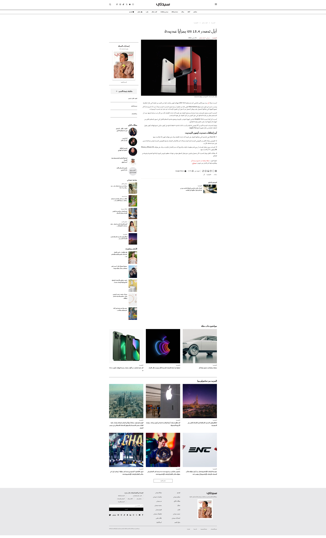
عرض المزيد (163, 481)
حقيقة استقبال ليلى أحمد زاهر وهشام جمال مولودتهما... (119, 267)
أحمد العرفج (124, 162)
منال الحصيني (124, 170)
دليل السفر (177, 522)
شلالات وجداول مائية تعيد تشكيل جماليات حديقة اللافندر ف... (119, 200)
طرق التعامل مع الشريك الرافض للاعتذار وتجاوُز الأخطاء (119, 212)
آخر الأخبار (159, 522)
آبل (204, 174)
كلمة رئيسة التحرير (125, 91)
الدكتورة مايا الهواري (122, 150)
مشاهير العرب (124, 222)
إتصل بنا (188, 529)
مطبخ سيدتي (176, 497)
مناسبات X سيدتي (157, 497)
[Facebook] (117, 4)
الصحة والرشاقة (121, 496)
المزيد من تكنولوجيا (207, 381)
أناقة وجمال (130, 499)
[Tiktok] (123, 4)
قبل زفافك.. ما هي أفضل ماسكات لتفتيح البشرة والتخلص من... (119, 254)
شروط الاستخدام (214, 529)
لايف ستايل (154, 12)
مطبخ (139, 12)
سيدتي (194, 163)
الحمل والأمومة (121, 502)
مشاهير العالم (124, 184)
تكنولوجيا (214, 38)
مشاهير (195, 12)
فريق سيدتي (159, 509)
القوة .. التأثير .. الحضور (132, 98)
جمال (182, 12)
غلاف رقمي (159, 518)
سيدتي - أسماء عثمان (204, 38)
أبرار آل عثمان (124, 140)
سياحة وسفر (124, 196)
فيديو (130, 12)
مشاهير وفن (139, 499)
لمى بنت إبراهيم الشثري (122, 131)
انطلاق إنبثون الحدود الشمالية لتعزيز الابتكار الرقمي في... (119, 238)
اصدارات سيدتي (176, 518)
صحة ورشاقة (175, 12)
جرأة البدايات (134, 114)
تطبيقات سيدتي (157, 514)
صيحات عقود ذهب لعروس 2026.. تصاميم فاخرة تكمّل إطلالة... (120, 296)
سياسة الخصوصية (204, 529)
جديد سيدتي (132, 180)
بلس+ (147, 12)
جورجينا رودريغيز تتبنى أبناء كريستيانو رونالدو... (120, 309)
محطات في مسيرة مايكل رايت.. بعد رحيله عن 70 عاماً (119, 187)
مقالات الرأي (132, 125)
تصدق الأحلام (134, 106)
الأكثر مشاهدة (131, 248)
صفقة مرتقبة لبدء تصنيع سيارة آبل (200, 161)
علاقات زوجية (124, 209)
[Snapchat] (129, 4)
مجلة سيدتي (158, 493)
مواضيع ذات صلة (209, 326)
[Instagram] (120, 4)
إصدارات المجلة (123, 46)
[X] (126, 4)
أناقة (189, 12)
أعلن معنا (195, 529)
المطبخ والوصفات (120, 499)
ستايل (178, 505)
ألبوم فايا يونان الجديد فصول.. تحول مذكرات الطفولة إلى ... (118, 225)
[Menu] (216, 4)
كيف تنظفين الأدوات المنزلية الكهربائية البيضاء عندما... (119, 281)
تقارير (179, 509)
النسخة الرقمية (124, 82)
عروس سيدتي (176, 514)
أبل (208, 103)
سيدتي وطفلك (164, 12)
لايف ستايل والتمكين (137, 496)
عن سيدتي (159, 501)
